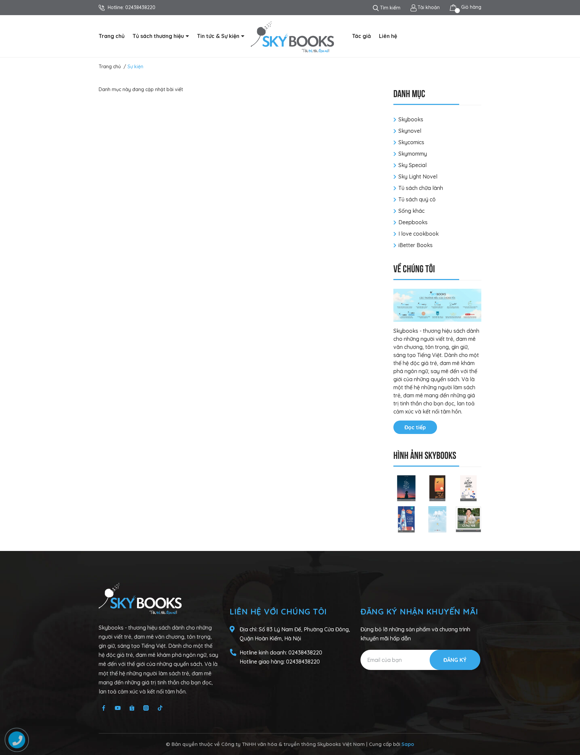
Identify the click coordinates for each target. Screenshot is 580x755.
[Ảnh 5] (437, 519)
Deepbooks (413, 222)
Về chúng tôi (414, 268)
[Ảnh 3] (468, 488)
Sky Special (412, 165)
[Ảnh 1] (406, 488)
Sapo (407, 744)
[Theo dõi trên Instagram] (146, 708)
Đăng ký (455, 660)
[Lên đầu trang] (568, 723)
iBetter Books (415, 245)
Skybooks (410, 119)
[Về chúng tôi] (437, 305)
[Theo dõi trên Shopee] (132, 708)
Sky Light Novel (417, 176)
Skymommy (412, 153)
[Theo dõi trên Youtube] (118, 708)
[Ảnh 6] (468, 519)
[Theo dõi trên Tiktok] (160, 708)
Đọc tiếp (415, 427)
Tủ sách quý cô (417, 199)
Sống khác (411, 210)
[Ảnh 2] (437, 488)
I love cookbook (418, 233)
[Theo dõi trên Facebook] (104, 708)
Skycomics (411, 142)
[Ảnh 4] (406, 519)
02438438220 (140, 7)
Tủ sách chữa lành (420, 188)
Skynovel (409, 130)
